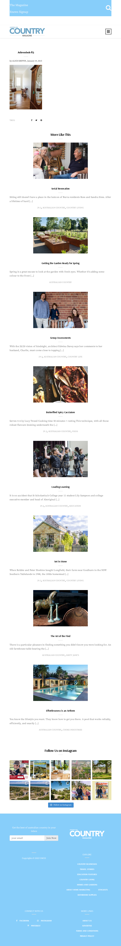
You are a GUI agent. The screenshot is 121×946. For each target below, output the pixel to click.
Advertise (87, 925)
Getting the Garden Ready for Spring (60, 263)
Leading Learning (60, 486)
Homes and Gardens (87, 884)
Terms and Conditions (87, 930)
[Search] (108, 8)
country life (75, 356)
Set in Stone (60, 561)
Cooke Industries (72, 730)
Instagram (46, 920)
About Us (87, 920)
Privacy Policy (87, 936)
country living (75, 207)
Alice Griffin (19, 61)
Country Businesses (87, 864)
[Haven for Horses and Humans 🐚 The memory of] (19, 790)
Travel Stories (87, 869)
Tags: (12, 120)
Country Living (87, 879)
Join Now (51, 838)
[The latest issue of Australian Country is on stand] (39, 769)
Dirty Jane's (72, 655)
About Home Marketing (78, 889)
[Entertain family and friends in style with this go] (60, 769)
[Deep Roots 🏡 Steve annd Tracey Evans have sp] (101, 769)
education (75, 506)
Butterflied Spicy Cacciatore (60, 412)
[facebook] (31, 120)
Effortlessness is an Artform (60, 710)
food (75, 431)
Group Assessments (60, 337)
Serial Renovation (60, 188)
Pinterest (35, 925)
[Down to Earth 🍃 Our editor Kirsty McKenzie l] (81, 790)
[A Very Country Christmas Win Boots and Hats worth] (19, 769)
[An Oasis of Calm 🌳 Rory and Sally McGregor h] (60, 790)
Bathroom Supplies (87, 895)
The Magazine (19, 5)
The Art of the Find (60, 636)
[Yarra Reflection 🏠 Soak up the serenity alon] (81, 769)
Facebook (24, 920)
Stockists (103, 889)
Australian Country (53, 207)
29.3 (39, 207)
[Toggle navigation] (108, 31)
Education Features (87, 874)
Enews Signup (19, 12)
